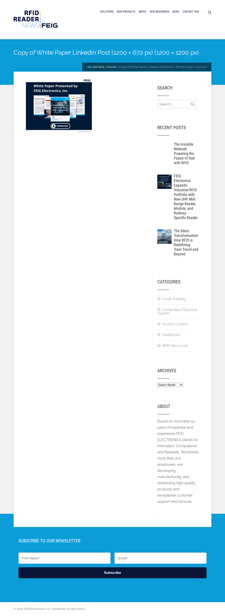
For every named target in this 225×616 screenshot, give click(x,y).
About (143, 11)
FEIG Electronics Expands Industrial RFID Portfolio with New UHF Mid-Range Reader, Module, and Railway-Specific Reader (186, 197)
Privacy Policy (76, 608)
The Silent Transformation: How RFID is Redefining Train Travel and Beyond (186, 242)
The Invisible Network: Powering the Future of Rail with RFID (184, 153)
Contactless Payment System (177, 311)
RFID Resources (159, 11)
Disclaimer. (59, 608)
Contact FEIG (191, 11)
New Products (126, 11)
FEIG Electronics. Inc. (37, 608)
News (175, 11)
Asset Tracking (174, 299)
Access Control (174, 324)
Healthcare (171, 335)
